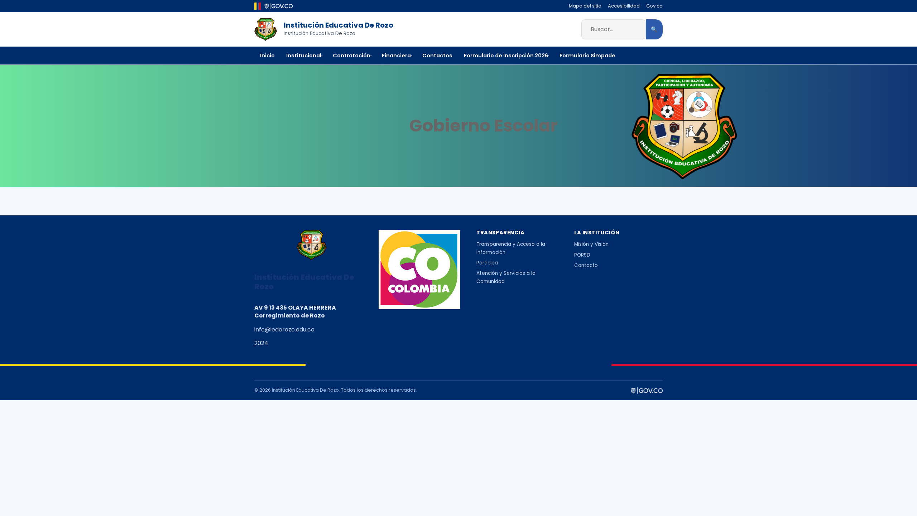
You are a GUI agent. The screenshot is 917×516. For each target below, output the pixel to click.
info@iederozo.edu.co (284, 329)
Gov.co (654, 6)
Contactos (437, 55)
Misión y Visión (591, 244)
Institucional (303, 55)
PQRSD (582, 255)
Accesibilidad (624, 6)
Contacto (586, 265)
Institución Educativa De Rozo (338, 25)
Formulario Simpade (587, 55)
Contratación (351, 55)
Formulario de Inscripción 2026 (506, 55)
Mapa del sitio (585, 6)
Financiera (396, 55)
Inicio (267, 55)
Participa (487, 262)
